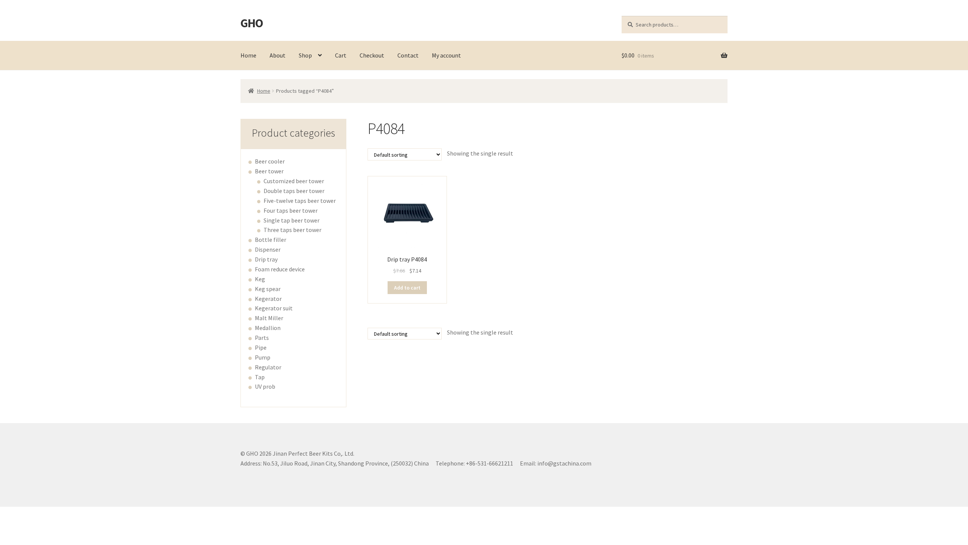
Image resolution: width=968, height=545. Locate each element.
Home (248, 55)
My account (446, 55)
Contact (408, 55)
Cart (340, 55)
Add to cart (407, 287)
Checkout (372, 55)
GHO (251, 23)
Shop (305, 55)
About (277, 55)
